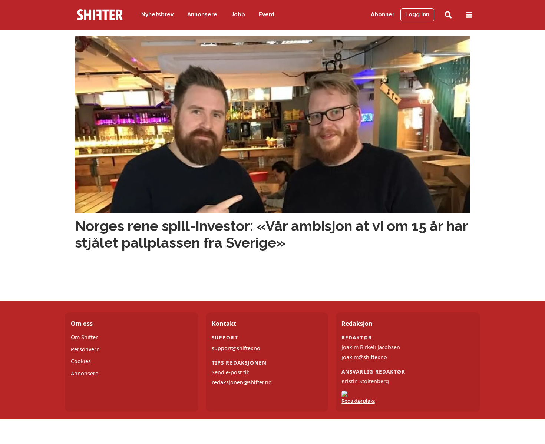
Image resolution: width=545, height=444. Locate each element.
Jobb (238, 14)
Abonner (382, 14)
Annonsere (202, 14)
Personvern (85, 349)
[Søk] (448, 15)
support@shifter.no (236, 348)
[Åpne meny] (469, 15)
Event (267, 14)
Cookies (81, 361)
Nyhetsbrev (157, 14)
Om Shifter (84, 337)
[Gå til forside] (100, 14)
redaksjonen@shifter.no (242, 382)
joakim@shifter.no (364, 357)
